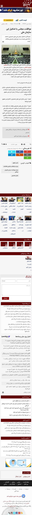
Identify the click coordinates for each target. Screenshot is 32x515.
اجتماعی (19, 484)
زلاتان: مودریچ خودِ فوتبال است (22, 322)
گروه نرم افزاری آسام (11, 506)
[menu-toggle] (2, 6)
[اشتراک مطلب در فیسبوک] (19, 151)
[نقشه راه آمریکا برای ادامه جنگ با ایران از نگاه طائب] (20, 218)
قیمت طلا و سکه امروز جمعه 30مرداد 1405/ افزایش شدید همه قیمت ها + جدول (16, 452)
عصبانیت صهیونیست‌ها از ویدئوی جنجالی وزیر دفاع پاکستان (16, 306)
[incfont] (24, 144)
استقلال (13, 248)
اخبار (30, 248)
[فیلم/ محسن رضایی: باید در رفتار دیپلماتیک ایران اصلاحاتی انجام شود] (4, 199)
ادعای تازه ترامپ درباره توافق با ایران (21, 401)
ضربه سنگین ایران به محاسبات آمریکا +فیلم (20, 319)
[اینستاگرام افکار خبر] (12, 513)
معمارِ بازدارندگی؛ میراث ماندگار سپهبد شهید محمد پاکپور (17, 314)
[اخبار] (28, 244)
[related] (3, 41)
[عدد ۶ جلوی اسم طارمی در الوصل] (20, 199)
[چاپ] (6, 144)
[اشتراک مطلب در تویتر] (11, 151)
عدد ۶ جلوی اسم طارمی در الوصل (20, 206)
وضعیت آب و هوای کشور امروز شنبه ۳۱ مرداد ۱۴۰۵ (18, 444)
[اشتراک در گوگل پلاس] (27, 151)
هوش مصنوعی (15, 176)
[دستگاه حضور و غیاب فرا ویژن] (18, 467)
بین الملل (26, 484)
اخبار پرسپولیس (26, 476)
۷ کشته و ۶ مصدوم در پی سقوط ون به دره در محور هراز (17, 311)
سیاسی (3, 24)
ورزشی (13, 482)
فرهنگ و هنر (12, 484)
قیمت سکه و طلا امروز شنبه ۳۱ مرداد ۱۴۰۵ (20, 442)
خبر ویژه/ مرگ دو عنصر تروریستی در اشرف (19, 415)
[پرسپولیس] (4, 244)
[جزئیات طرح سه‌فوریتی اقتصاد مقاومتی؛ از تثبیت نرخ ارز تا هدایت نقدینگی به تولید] (4, 218)
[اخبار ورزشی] (20, 244)
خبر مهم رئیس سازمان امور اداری (21, 136)
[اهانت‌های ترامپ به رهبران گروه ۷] (28, 258)
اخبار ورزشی (20, 248)
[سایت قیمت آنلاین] (16, 20)
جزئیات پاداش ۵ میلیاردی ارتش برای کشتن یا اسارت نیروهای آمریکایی (15, 405)
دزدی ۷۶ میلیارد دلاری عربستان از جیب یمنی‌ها (19, 327)
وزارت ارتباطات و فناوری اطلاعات (10, 166)
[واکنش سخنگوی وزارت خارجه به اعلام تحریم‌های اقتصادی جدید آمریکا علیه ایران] (12, 218)
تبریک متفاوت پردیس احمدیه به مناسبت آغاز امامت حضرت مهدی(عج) (16, 330)
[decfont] (21, 144)
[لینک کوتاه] (2, 144)
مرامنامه (21, 489)
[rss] (22, 513)
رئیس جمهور (15, 163)
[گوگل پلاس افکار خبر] (19, 513)
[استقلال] (12, 244)
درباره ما (27, 489)
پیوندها (8, 489)
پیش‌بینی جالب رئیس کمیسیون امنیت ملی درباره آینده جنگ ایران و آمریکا (16, 409)
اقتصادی (7, 482)
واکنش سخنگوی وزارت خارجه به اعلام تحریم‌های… (12, 228)
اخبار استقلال (18, 476)
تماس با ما (14, 489)
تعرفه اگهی (16, 491)
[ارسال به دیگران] (4, 144)
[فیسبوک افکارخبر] (17, 513)
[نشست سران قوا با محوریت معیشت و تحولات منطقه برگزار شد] (28, 218)
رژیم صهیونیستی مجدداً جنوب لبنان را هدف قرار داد (18, 309)
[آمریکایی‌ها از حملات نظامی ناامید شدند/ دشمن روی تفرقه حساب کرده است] (12, 199)
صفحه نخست (26, 482)
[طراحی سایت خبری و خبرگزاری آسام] (23, 496)
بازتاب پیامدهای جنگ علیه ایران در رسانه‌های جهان (18, 324)
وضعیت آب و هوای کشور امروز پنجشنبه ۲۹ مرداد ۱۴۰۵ (17, 455)
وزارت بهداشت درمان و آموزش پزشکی (11, 171)
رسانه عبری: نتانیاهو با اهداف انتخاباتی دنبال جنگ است (17, 316)
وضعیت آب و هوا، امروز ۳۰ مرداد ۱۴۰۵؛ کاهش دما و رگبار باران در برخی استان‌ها (16, 448)
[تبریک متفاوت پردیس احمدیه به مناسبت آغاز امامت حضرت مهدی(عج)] (28, 199)
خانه (6, 24)
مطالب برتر (27, 239)
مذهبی (5, 484)
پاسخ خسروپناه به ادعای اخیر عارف (21, 412)
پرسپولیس (5, 248)
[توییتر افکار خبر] (14, 513)
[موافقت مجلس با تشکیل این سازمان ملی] (11, 154)
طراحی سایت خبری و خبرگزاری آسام (14, 496)
